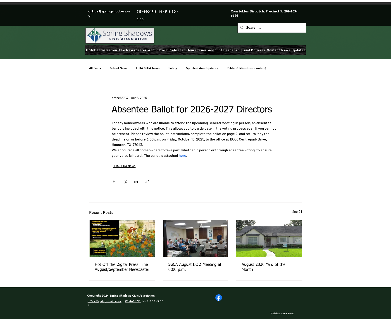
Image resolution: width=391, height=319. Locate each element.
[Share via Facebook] (114, 181)
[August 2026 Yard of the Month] (269, 238)
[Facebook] (218, 297)
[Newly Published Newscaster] (122, 238)
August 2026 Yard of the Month (263, 267)
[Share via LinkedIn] (136, 181)
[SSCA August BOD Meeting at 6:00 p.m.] (195, 238)
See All (297, 212)
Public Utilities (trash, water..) (246, 68)
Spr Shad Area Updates (202, 68)
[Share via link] (147, 181)
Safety (173, 68)
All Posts (95, 68)
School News (118, 68)
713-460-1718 (147, 12)
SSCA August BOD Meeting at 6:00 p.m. (194, 267)
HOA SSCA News (148, 68)
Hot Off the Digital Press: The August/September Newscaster (122, 267)
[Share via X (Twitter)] (125, 181)
